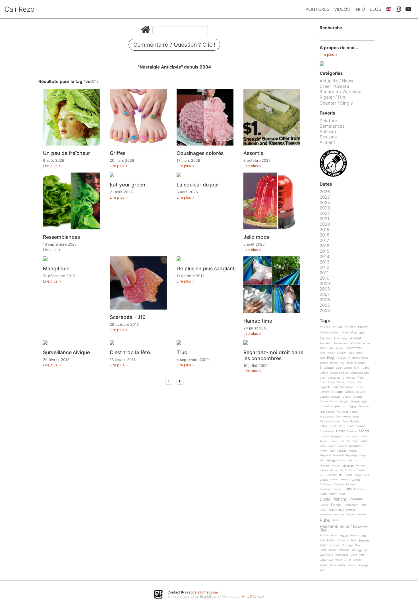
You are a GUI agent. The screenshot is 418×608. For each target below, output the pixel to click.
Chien (331, 382)
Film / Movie (343, 417)
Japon (355, 436)
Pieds (323, 510)
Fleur (356, 417)
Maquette (325, 455)
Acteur (337, 327)
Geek (333, 426)
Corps (349, 392)
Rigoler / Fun (332, 97)
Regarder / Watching (340, 91)
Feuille (354, 412)
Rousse (354, 535)
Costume (361, 392)
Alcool (345, 332)
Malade (342, 451)
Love (337, 338)
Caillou (348, 368)
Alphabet (326, 338)
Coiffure (324, 392)
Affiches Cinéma (329, 332)
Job (342, 363)
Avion (322, 353)
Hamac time (257, 321)
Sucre (323, 550)
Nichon (334, 470)
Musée (336, 465)
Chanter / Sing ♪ (336, 103)
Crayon (347, 397)
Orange (355, 480)
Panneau (351, 484)
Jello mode (256, 237)
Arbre (366, 343)
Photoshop (351, 505)
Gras (350, 426)
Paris (348, 489)
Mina (330, 460)
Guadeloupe (327, 431)
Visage (324, 565)
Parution (359, 489)
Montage (325, 465)
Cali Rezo (19, 9)
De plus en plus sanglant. (206, 268)
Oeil (366, 475)
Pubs (325, 520)
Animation (325, 343)
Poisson (350, 510)
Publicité (329, 131)
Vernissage (341, 555)
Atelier (339, 348)
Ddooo (334, 401)
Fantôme (363, 406)
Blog (376, 9)
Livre (331, 446)
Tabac (332, 550)
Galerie (354, 421)
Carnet (324, 373)
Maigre (323, 451)
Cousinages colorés (200, 153)
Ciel (359, 382)
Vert (361, 555)
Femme (342, 411)
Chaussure (334, 378)
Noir (322, 475)
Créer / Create (334, 86)
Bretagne (360, 363)
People (324, 505)
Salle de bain (327, 540)
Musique (348, 465)
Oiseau (324, 480)
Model (353, 450)
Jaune (323, 441)
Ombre (334, 480)
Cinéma (338, 387)
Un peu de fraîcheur (66, 153)
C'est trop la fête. (130, 352)
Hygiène (336, 436)
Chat (322, 378)
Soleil (323, 545)
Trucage (357, 550)
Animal (355, 338)
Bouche (324, 363)
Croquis (358, 397)
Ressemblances (61, 237)
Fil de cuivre (327, 417)
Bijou (351, 353)
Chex (323, 382)
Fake (352, 406)
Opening (344, 480)
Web (322, 570)
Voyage (363, 565)
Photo (336, 505)
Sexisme (328, 137)
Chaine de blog (339, 373)
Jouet (334, 441)
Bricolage (327, 367)
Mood (364, 431)
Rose (334, 535)
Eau (364, 402)
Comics (341, 353)
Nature (324, 470)
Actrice (350, 327)
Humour (324, 436)
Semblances (332, 126)
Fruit (345, 421)
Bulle (339, 368)
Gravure (360, 426)
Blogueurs (343, 358)
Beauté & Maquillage (345, 455)
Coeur (360, 387)
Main (332, 451)
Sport (358, 545)
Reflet (335, 520)
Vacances (326, 555)
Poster (363, 327)
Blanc (359, 353)
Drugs (362, 455)
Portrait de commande (332, 515)
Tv (366, 550)
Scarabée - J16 (128, 317)
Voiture (352, 565)
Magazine (355, 446)
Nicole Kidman (348, 470)
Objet (358, 475)
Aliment (327, 142)
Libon (364, 441)
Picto (364, 505)
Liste (323, 446)
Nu (340, 475)
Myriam (360, 465)
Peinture (328, 120)
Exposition (339, 406)
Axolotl (331, 353)
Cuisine (324, 401)
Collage (337, 392)
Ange (345, 338)
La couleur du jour (198, 185)
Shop (350, 363)
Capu (366, 368)
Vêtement (326, 560)
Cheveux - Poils (353, 377)
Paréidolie (325, 489)
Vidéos (342, 9)
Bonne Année (360, 358)
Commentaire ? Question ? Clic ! (174, 44)
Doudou (355, 402)
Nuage (348, 475)
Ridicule (324, 535)
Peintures (317, 9)
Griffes (117, 153)
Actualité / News (336, 81)
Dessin (344, 401)
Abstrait (325, 327)
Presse (361, 514)
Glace (342, 426)
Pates (342, 494)
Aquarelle (355, 343)
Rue (364, 535)
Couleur (324, 397)
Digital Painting (333, 499)
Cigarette (325, 387)
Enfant (324, 406)
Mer (322, 460)
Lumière (342, 446)
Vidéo (338, 560)
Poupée (350, 514)
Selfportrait (354, 348)
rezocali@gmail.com (201, 592)
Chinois (341, 382)
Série (353, 540)
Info (360, 9)
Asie (331, 348)
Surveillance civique (66, 352)
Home (340, 431)
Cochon (349, 387)
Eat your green (127, 185)
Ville (347, 560)
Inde (347, 436)
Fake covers (327, 412)
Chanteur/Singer (359, 373)
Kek (342, 441)
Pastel (323, 494)
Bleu (322, 358)
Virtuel (357, 560)
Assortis (253, 153)
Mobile (341, 460)
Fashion (353, 460)
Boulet (334, 363)
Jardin (364, 436)
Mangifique (56, 268)
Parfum (338, 489)
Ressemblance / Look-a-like (344, 528)
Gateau (324, 426)
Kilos (355, 441)
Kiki (348, 441)
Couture (335, 397)
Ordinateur (326, 484)
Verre (354, 555)
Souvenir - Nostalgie (341, 545)
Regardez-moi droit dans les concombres (273, 355)
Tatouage (343, 550)
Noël (361, 470)
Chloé (351, 382)
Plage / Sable (336, 510)
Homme (352, 431)
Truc (182, 352)
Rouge (344, 535)
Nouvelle (331, 475)
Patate (333, 494)
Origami (338, 484)
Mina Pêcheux (252, 596)
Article (323, 348)
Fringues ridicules (330, 421)
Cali (357, 368)
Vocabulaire (338, 565)
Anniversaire (341, 343)
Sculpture (343, 540)
